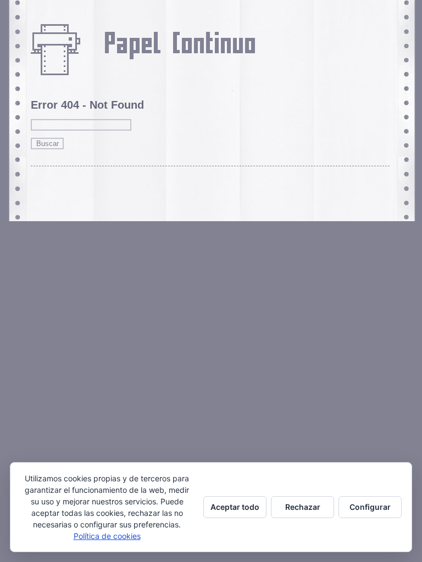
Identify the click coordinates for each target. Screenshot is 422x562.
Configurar (370, 507)
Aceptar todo (234, 507)
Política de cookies (107, 536)
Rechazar (302, 507)
